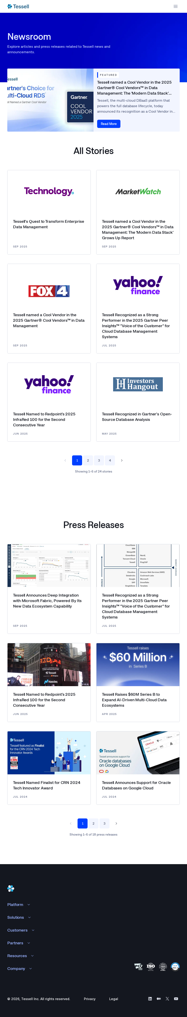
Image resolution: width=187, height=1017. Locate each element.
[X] (167, 998)
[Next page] (122, 460)
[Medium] (158, 998)
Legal (113, 999)
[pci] (138, 966)
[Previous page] (65, 460)
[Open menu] (175, 6)
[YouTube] (176, 998)
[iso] (150, 966)
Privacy (90, 999)
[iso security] (162, 966)
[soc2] (175, 966)
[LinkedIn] (150, 998)
